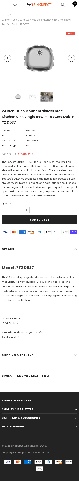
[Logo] (39, 4)
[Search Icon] (15, 5)
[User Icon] (63, 5)
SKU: (4, 135)
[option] (39, 58)
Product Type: (10, 145)
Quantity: (7, 203)
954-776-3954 (41, 452)
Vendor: (6, 130)
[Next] (71, 58)
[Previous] (7, 58)
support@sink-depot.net (16, 452)
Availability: (8, 140)
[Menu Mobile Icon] (4, 4)
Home (5, 15)
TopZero (30, 130)
